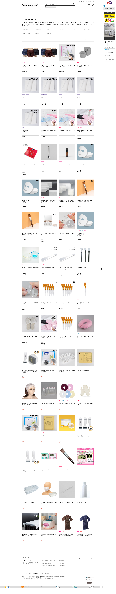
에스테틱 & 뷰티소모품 (90, 12)
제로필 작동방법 (61, 562)
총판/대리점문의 (47, 573)
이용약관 (30, 573)
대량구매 (51, 9)
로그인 (79, 1)
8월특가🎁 (45, 9)
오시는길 (79, 9)
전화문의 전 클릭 (24, 566)
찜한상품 (93, 1)
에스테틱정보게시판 (45, 557)
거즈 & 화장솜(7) (62, 29)
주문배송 (86, 1)
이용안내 (41, 573)
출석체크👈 (63, 9)
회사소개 (88, 9)
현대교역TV (61, 557)
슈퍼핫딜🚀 (39, 9)
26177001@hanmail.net (42, 577)
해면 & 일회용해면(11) (50, 29)
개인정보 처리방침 (35, 573)
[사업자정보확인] (42, 576)
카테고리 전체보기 (28, 9)
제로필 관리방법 (61, 560)
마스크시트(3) (74, 29)
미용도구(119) (37, 33)
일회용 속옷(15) (25, 29)
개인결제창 (83, 9)
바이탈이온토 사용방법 (62, 565)
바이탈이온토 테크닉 (62, 563)
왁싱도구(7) (49, 33)
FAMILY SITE (79, 558)
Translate (112, 11)
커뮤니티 (92, 9)
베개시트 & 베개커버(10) (87, 29)
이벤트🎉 (57, 9)
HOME (86, 12)
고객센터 (89, 1)
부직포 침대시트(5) (38, 29)
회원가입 (82, 1)
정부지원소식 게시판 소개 (45, 562)
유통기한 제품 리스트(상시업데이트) (47, 563)
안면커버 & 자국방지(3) (26, 33)
